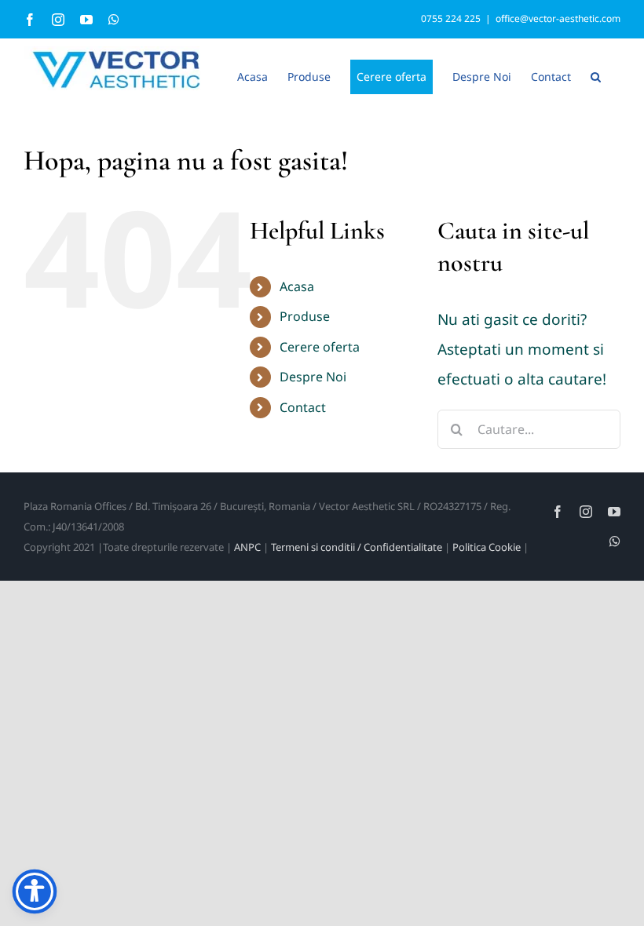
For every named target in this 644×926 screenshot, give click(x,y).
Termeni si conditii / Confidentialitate (356, 547)
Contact (303, 407)
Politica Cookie (486, 547)
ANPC (247, 547)
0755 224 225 (451, 18)
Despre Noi (313, 376)
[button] (596, 75)
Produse (305, 316)
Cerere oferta (320, 346)
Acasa (297, 286)
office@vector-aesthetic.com (558, 18)
